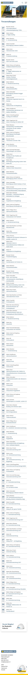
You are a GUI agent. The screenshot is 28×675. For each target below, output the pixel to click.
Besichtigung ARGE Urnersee (14, 178)
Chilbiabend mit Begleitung (13, 251)
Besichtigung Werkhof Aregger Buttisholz (14, 94)
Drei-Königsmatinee (11, 412)
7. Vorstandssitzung (11, 350)
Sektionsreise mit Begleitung (14, 105)
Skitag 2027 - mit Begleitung (14, 541)
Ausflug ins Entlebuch (12, 116)
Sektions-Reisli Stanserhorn (13, 168)
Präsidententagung (11, 256)
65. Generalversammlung (13, 503)
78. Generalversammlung (13, 557)
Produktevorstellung (11, 56)
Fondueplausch (10, 302)
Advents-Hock (10, 361)
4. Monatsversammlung (12, 222)
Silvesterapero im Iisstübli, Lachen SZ (16, 401)
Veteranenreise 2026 (12, 50)
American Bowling (11, 551)
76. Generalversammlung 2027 (14, 519)
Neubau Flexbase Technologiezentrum (11, 78)
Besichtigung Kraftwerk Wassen (14, 492)
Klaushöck (9, 324)
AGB (2, 664)
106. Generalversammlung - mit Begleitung (14, 460)
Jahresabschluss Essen (12, 296)
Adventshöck (9, 345)
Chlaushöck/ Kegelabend (13, 390)
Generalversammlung (12, 536)
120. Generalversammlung (13, 573)
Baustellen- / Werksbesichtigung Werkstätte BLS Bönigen (15, 195)
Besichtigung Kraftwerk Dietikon (15, 45)
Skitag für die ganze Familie (13, 509)
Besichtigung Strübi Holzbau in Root (16, 184)
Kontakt (3, 669)
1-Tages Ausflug (10, 34)
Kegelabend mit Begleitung (13, 201)
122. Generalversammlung (13, 567)
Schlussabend (10, 340)
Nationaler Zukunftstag (12, 272)
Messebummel (10, 227)
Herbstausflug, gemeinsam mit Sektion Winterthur (14, 111)
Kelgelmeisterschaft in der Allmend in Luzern (16, 379)
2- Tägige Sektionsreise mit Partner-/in (13, 72)
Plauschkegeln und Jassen (13, 151)
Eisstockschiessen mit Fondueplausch (12, 307)
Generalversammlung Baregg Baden (16, 466)
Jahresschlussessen (11, 211)
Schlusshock (9, 334)
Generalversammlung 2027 (13, 449)
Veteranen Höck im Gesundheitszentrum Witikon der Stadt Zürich (15, 244)
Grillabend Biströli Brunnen (13, 66)
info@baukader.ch (5, 662)
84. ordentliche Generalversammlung (16, 428)
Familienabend (10, 611)
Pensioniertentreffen (11, 89)
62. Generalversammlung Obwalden (16, 589)
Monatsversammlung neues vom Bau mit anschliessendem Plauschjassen (16, 189)
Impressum (4, 668)
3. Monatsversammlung (12, 83)
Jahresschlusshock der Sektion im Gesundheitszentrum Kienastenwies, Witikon (16, 373)
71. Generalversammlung (13, 514)
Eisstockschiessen (11, 422)
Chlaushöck (9, 385)
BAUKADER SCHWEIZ (7, 655)
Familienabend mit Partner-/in (14, 262)
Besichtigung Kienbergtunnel (14, 206)
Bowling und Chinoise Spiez (13, 406)
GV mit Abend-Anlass (12, 487)
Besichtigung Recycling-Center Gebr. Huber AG (16, 162)
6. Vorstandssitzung (11, 146)
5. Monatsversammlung (12, 318)
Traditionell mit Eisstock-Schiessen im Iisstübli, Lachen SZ (16, 238)
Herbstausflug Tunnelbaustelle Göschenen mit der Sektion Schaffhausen (14, 128)
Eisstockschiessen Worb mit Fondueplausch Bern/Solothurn (14, 313)
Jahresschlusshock (11, 291)
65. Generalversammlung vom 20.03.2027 (14, 594)
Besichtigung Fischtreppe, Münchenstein (13, 135)
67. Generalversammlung (13, 482)
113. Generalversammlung (13, 455)
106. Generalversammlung (13, 578)
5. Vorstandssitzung (11, 40)
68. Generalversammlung (13, 546)
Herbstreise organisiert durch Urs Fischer (15, 100)
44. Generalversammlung (13, 583)
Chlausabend (9, 396)
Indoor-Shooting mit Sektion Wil (14, 122)
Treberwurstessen (11, 417)
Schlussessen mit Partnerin (13, 217)
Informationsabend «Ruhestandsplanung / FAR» (14, 29)
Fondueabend (10, 471)
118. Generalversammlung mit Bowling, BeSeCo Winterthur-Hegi (15, 498)
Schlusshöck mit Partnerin (13, 329)
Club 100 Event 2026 (12, 61)
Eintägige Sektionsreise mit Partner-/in (13, 605)
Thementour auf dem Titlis (13, 140)
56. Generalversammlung (13, 525)
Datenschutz (4, 666)
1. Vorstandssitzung (11, 433)
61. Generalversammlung (13, 600)
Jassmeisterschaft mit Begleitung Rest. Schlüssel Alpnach (15, 444)
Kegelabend (9, 438)
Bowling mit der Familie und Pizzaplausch (13, 156)
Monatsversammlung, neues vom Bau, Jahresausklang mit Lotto (15, 285)
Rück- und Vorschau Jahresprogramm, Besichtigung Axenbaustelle (14, 279)
